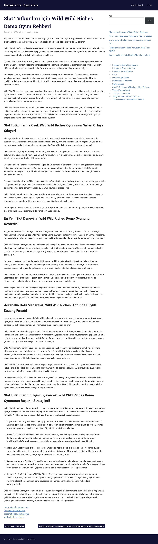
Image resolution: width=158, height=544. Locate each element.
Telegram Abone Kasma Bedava (126, 96)
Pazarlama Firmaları (21, 5)
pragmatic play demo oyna (16, 514)
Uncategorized (32, 32)
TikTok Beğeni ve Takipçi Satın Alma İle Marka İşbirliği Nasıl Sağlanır (70, 526)
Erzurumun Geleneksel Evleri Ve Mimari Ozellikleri (130, 36)
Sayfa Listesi (137, 5)
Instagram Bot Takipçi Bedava (125, 65)
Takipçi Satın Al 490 (121, 90)
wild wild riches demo (14, 517)
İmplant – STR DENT (15, 526)
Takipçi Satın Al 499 (121, 93)
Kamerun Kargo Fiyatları (122, 71)
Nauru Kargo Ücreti (120, 78)
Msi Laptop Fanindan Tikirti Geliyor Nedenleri (128, 32)
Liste (150, 5)
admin (21, 32)
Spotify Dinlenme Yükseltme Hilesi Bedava (130, 87)
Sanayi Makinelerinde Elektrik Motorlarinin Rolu (129, 55)
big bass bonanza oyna (14, 510)
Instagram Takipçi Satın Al (123, 68)
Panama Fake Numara (122, 81)
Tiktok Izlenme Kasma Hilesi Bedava (128, 100)
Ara (110, 16)
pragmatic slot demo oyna (16, 507)
